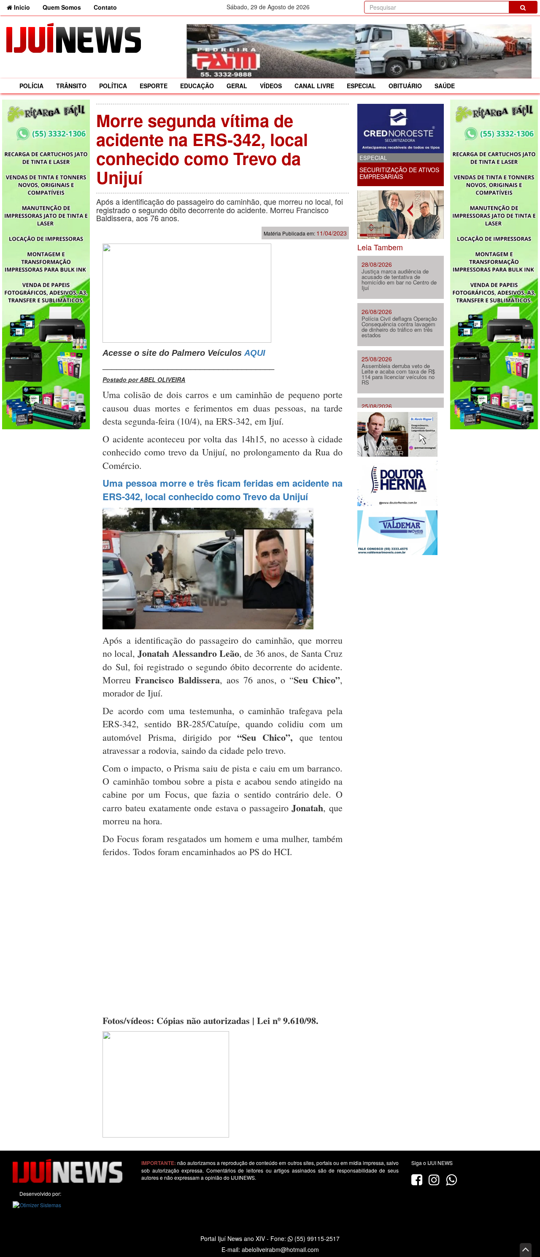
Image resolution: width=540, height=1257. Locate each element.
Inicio (24, 7)
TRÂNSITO (71, 85)
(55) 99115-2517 (316, 1238)
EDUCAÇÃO (197, 85)
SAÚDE (445, 85)
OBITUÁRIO (405, 85)
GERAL (237, 85)
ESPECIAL (361, 85)
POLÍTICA (113, 85)
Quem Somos (62, 7)
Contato (105, 7)
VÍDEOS (271, 85)
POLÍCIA (31, 85)
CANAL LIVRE (314, 85)
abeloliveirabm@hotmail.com (280, 1249)
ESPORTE (153, 85)
